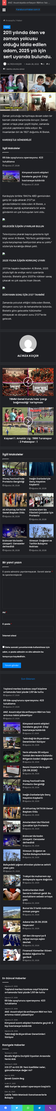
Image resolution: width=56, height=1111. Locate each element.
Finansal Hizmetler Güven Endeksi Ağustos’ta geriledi (37, 954)
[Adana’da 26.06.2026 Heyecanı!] (11, 926)
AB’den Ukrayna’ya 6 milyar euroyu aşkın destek (34, 939)
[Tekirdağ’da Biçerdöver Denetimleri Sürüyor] (11, 743)
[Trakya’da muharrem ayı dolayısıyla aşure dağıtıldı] (11, 880)
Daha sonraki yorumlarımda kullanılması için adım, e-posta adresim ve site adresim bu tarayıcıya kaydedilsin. (26, 652)
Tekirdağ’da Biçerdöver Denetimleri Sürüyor (36, 740)
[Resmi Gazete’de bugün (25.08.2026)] (11, 771)
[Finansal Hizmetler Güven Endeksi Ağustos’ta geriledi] (11, 955)
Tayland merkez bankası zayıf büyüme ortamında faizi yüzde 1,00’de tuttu (25, 690)
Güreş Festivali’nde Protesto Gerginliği (13, 480)
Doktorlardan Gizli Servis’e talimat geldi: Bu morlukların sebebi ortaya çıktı (37, 895)
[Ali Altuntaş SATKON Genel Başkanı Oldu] (14, 500)
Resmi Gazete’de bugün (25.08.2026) (36, 769)
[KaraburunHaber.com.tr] (28, 9)
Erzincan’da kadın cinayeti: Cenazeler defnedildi (13, 543)
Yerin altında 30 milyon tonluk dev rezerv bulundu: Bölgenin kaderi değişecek (38, 755)
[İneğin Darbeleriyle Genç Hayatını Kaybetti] (41, 469)
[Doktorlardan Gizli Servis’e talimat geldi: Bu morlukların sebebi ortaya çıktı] (11, 894)
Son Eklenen (28, 678)
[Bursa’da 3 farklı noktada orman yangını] (11, 912)
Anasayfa (10, 20)
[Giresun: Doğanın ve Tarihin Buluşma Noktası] (41, 531)
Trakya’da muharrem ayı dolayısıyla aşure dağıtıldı (37, 878)
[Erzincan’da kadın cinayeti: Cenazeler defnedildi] (14, 531)
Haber (19, 20)
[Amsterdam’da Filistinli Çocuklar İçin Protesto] (41, 500)
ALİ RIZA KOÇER (14, 64)
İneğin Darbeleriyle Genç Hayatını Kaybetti (40, 481)
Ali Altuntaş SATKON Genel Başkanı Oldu (13, 511)
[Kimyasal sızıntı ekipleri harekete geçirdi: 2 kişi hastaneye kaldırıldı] (11, 176)
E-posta (7, 624)
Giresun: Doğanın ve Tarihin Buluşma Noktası (40, 543)
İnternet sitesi (9, 635)
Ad (4, 612)
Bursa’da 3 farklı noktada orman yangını (37, 910)
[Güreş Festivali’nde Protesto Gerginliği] (14, 469)
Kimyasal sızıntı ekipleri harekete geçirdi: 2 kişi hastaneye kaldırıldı (35, 176)
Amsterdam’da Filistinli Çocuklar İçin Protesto (41, 512)
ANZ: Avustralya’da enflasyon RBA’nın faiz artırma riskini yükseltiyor (27, 713)
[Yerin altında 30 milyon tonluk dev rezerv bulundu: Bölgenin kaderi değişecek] (11, 756)
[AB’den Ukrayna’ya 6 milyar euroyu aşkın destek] (11, 940)
